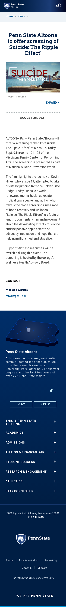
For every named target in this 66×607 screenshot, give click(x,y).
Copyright (27, 567)
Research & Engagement (26, 471)
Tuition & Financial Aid (25, 452)
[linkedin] (42, 390)
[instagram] (23, 390)
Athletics (14, 481)
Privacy (9, 560)
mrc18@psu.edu (16, 296)
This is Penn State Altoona (21, 422)
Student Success (20, 462)
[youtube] (32, 390)
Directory (42, 567)
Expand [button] (51, 102)
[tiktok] (51, 391)
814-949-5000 (36, 517)
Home (9, 16)
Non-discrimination (28, 560)
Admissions (15, 442)
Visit (21, 404)
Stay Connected (19, 491)
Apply (44, 404)
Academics (15, 432)
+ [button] (55, 422)
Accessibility (51, 560)
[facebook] (14, 390)
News (21, 16)
